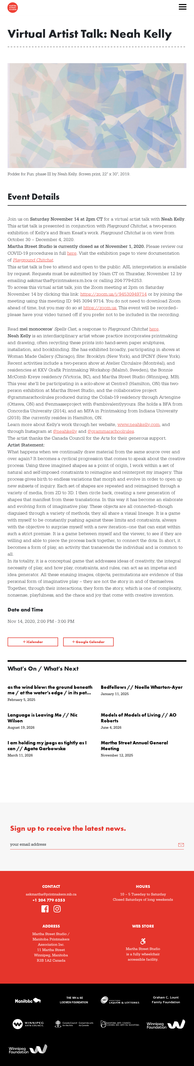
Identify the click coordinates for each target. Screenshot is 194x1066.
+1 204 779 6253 (49, 900)
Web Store (143, 926)
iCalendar (34, 641)
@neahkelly (65, 431)
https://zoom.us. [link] (100, 308)
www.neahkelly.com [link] (138, 425)
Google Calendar (90, 641)
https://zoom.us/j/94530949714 (113, 294)
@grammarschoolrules (111, 431)
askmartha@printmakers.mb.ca (51, 894)
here (72, 253)
